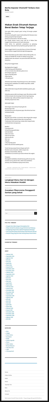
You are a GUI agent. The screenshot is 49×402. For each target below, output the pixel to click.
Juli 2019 (8, 299)
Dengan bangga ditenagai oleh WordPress (33, 398)
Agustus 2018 (9, 317)
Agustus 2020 (9, 276)
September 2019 (10, 295)
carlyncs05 (9, 167)
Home (6, 372)
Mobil (7, 338)
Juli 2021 (8, 259)
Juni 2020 (8, 279)
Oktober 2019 (9, 294)
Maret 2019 (9, 306)
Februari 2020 (9, 286)
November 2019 (10, 292)
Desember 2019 (10, 290)
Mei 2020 (8, 281)
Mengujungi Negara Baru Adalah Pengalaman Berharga (20, 229)
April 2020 (9, 283)
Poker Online (9, 344)
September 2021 (10, 256)
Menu (7, 16)
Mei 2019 (8, 303)
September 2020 (10, 274)
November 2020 (10, 270)
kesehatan (9, 336)
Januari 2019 (9, 310)
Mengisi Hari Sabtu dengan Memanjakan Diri (17, 226)
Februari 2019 (9, 308)
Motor (7, 342)
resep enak (13, 168)
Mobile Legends (10, 340)
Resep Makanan (24, 167)
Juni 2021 (8, 261)
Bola (7, 331)
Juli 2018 (8, 319)
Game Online (9, 335)
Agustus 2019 (9, 297)
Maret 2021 (9, 265)
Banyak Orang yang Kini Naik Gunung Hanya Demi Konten (21, 233)
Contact (7, 394)
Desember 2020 (10, 268)
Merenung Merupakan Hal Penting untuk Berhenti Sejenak (21, 231)
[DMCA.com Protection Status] (21, 203)
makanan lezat (8, 168)
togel (7, 349)
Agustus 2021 (9, 258)
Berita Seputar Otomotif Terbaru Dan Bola (14, 398)
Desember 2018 (10, 312)
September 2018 (10, 315)
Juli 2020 (8, 277)
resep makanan (20, 168)
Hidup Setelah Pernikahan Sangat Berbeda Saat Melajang (20, 228)
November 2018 (10, 313)
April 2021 (8, 263)
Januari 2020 (9, 288)
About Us (7, 391)
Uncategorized (10, 351)
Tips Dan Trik (10, 347)
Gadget (8, 333)
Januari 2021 (9, 267)
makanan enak (32, 167)
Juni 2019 (8, 301)
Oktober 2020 (9, 272)
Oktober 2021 (9, 254)
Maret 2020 (9, 285)
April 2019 (8, 304)
